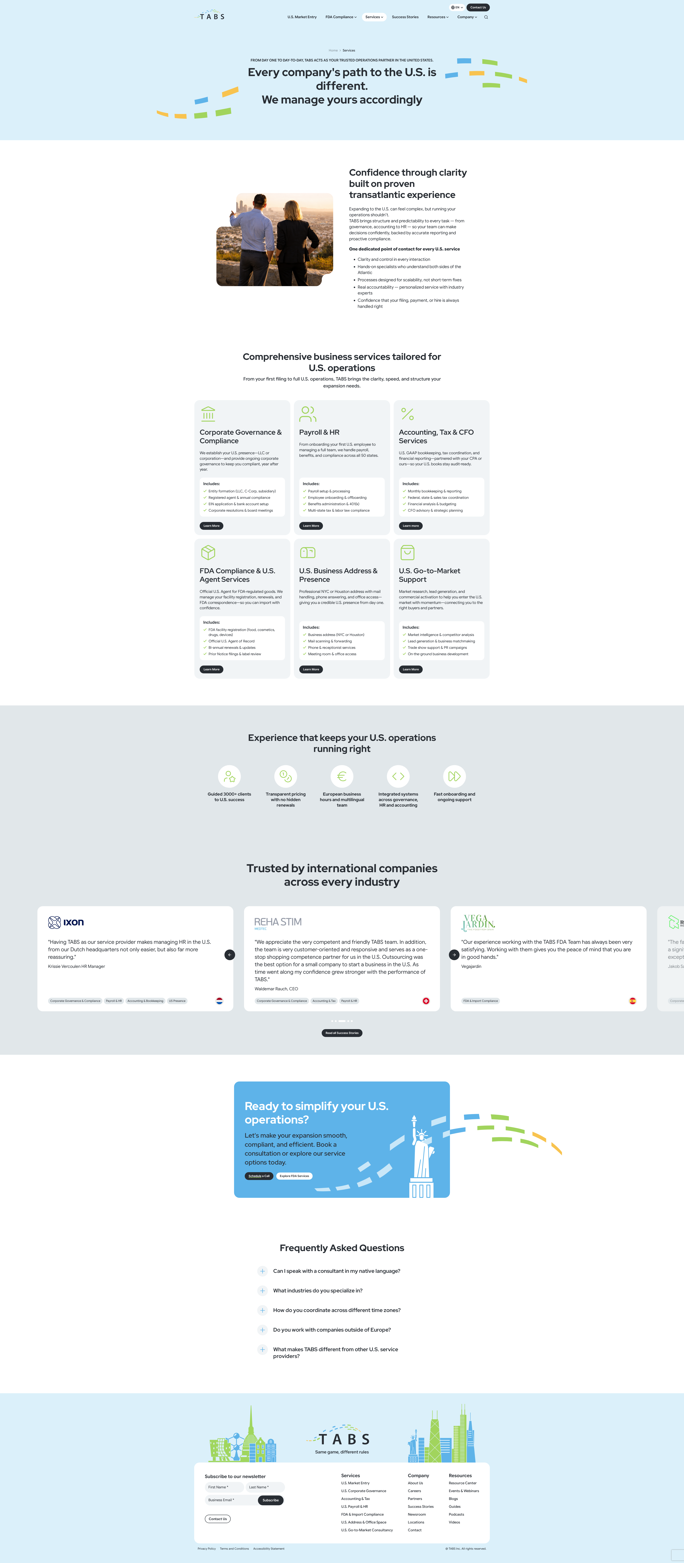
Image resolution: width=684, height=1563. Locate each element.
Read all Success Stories (342, 1033)
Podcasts (456, 1514)
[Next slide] (454, 954)
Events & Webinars (464, 1491)
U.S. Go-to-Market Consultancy (367, 1530)
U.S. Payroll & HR (354, 1506)
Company (465, 17)
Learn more (411, 526)
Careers (414, 1491)
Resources (436, 17)
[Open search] (486, 17)
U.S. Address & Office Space (363, 1522)
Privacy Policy (207, 1549)
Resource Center (463, 1483)
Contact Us (478, 7)
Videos (454, 1522)
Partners (415, 1499)
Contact (415, 1530)
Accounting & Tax (355, 1499)
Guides (455, 1506)
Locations (416, 1522)
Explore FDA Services (294, 1176)
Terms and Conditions (234, 1549)
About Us (415, 1483)
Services (373, 17)
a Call (259, 1176)
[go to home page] (209, 17)
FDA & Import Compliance (362, 1514)
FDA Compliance (339, 17)
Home (333, 50)
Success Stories (405, 17)
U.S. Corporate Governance (363, 1491)
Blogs (453, 1499)
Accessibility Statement (268, 1549)
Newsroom (417, 1514)
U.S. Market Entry (302, 17)
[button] (332, 1021)
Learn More (211, 526)
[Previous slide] (229, 954)
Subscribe (271, 1500)
